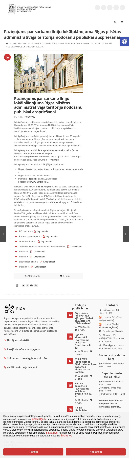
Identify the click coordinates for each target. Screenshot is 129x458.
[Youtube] (110, 7)
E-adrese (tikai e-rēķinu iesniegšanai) (109, 325)
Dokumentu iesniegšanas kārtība (27, 358)
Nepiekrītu (96, 452)
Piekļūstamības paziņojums (23, 349)
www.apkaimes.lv (39, 181)
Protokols (54, 159)
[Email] (122, 7)
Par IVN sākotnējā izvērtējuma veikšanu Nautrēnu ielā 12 (83, 341)
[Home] (7, 43)
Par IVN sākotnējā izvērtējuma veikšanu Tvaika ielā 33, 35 (83, 390)
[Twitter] (97, 7)
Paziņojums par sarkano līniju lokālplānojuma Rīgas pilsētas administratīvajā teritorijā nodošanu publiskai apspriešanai (48, 105)
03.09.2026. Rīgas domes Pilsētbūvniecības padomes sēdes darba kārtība (85, 365)
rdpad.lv (33, 178)
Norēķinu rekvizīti (18, 340)
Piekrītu (33, 452)
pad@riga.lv (117, 331)
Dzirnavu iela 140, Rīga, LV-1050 (109, 311)
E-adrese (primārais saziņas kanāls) (110, 318)
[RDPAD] (29, 8)
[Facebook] (103, 7)
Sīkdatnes (52, 432)
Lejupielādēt (43, 231)
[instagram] (116, 7)
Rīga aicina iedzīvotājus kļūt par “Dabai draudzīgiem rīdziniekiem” (84, 318)
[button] (124, 41)
